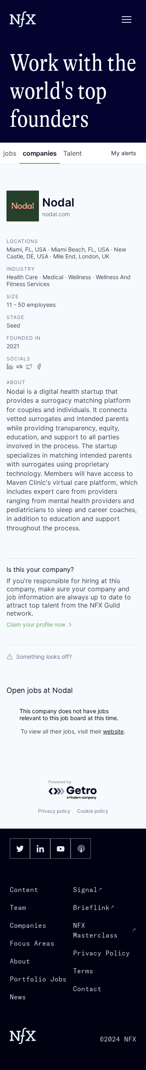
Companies (28, 925)
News (18, 997)
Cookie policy (92, 811)
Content (24, 890)
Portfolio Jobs (38, 979)
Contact (87, 989)
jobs (9, 153)
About (20, 961)
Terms (83, 971)
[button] (126, 19)
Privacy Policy (101, 953)
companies (40, 153)
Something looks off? (44, 656)
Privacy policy (54, 811)
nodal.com (56, 214)
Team (18, 907)
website (113, 731)
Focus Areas (32, 943)
